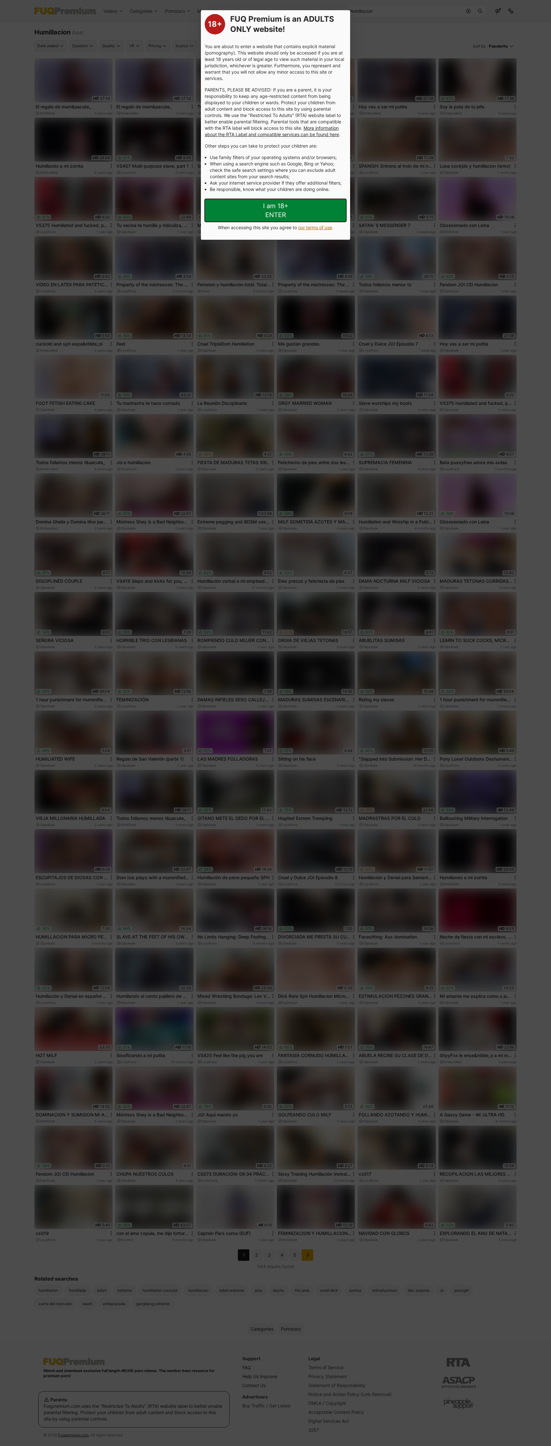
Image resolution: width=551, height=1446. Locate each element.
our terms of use (315, 227)
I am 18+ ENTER (275, 210)
